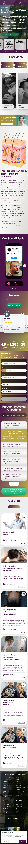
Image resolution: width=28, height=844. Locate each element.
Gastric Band (19, 806)
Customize (22, 841)
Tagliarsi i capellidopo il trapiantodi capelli (8, 702)
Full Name (4, 360)
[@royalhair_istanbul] (9, 249)
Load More (14, 484)
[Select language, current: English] (20, 3)
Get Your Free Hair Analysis (10, 34)
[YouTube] (16, 818)
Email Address (5, 374)
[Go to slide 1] (12, 288)
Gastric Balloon (19, 804)
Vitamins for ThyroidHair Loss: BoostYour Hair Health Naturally (11, 657)
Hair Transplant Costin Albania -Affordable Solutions (9, 612)
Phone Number (6, 367)
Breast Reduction (20, 787)
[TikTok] (20, 818)
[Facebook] (12, 818)
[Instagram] (7, 818)
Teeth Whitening (7, 808)
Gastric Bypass (19, 808)
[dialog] (14, 837)
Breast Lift (18, 785)
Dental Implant (6, 804)
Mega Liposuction (20, 791)
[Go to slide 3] (15, 288)
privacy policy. (16, 395)
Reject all (5, 841)
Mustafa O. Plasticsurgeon (8, 533)
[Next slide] (24, 265)
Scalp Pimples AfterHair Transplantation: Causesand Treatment (12, 568)
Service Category (6, 388)
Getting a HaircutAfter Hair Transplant (9, 747)
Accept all (13, 841)
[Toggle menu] (25, 2)
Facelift (18, 789)
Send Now (14, 399)
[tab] (14, 305)
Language (4, 381)
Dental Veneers (7, 806)
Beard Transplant (7, 785)
